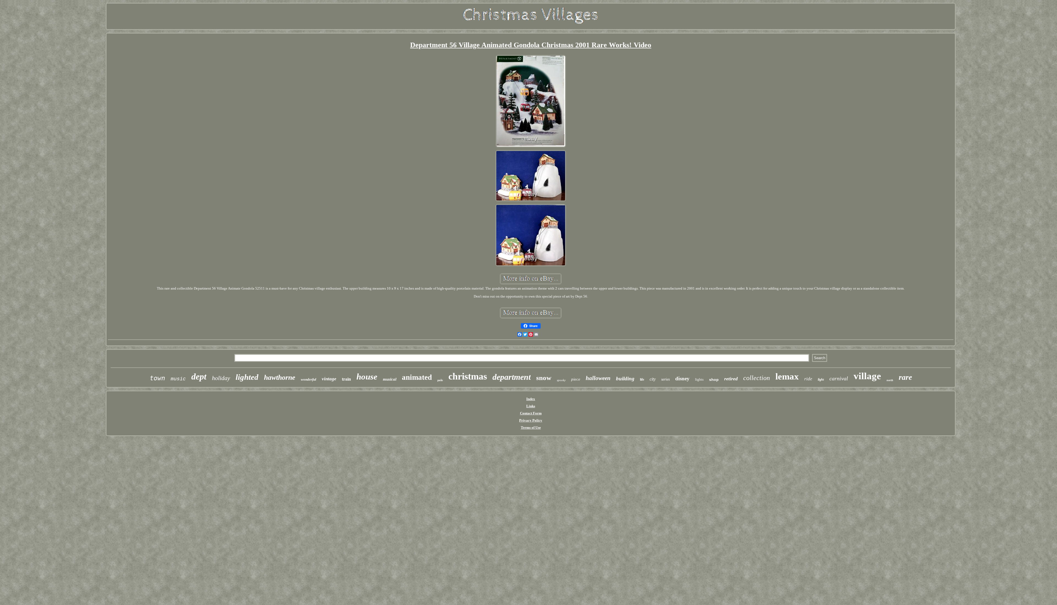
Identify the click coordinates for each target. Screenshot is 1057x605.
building (625, 378)
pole (440, 380)
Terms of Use (531, 427)
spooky (561, 380)
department (511, 376)
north (890, 380)
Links (530, 406)
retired (731, 378)
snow (543, 377)
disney (682, 378)
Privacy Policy (530, 420)
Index (530, 399)
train (346, 379)
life (642, 379)
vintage (329, 378)
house (366, 376)
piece (575, 379)
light (821, 379)
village (867, 376)
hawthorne (279, 377)
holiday (221, 378)
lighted (247, 377)
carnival (838, 378)
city (653, 379)
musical (389, 379)
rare (905, 377)
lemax (787, 376)
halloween (598, 378)
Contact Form (531, 413)
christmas (467, 376)
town (157, 378)
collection (756, 377)
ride (808, 378)
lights (699, 379)
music (178, 379)
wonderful (308, 379)
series (665, 379)
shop (714, 379)
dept (198, 376)
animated (417, 377)
